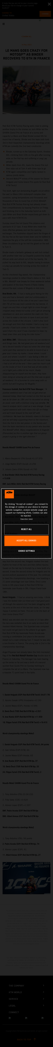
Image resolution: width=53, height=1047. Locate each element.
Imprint (31, 519)
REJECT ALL (26, 530)
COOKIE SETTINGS (26, 551)
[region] (26, 523)
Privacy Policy (24, 519)
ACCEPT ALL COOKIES (26, 541)
